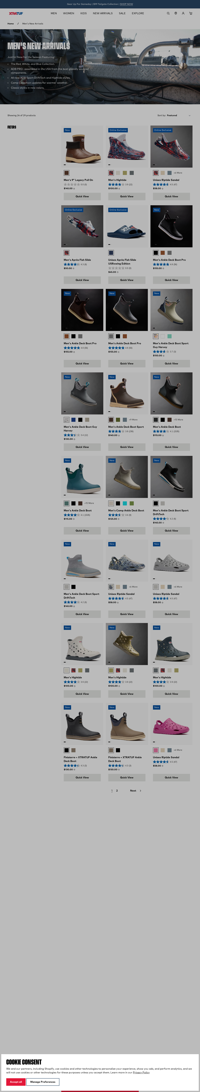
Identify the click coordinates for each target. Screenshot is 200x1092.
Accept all (16, 1082)
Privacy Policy (141, 1072)
